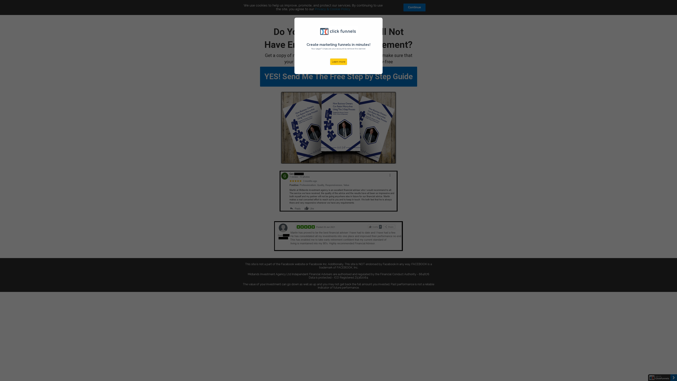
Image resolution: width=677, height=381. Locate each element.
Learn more (338, 61)
